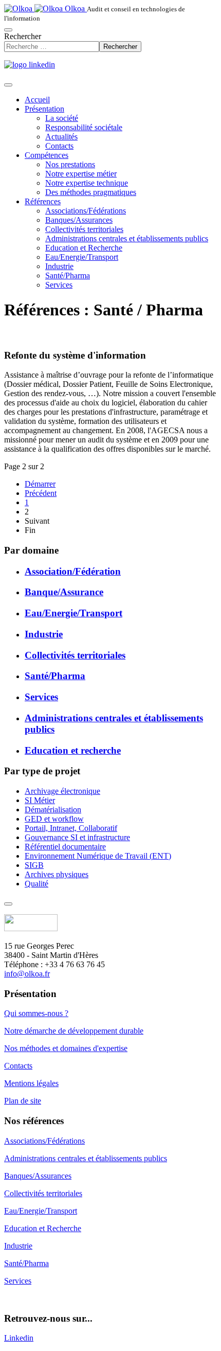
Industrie (59, 266)
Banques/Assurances (79, 220)
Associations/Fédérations (85, 210)
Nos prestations (70, 164)
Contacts (59, 145)
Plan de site (22, 1100)
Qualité (36, 883)
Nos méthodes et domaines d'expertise (65, 1048)
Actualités (61, 136)
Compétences (46, 155)
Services (58, 284)
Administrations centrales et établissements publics (126, 238)
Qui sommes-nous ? (36, 1013)
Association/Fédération (73, 571)
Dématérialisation (53, 809)
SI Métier (40, 800)
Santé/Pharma (67, 275)
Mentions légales (31, 1083)
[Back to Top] (8, 903)
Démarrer (40, 483)
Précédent (41, 493)
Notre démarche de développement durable (73, 1030)
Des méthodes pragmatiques (90, 192)
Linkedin (18, 1338)
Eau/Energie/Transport (81, 257)
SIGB (34, 865)
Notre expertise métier (81, 173)
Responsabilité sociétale (83, 127)
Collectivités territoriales (84, 229)
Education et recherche (73, 750)
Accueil (37, 99)
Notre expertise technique (86, 183)
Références (43, 201)
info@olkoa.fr (27, 973)
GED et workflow (54, 818)
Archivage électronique (62, 791)
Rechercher (22, 36)
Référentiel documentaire (65, 846)
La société (61, 118)
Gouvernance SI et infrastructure (77, 837)
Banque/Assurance (64, 591)
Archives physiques (56, 874)
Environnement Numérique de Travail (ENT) (98, 855)
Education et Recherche (83, 247)
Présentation (44, 108)
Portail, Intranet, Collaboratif (71, 828)
